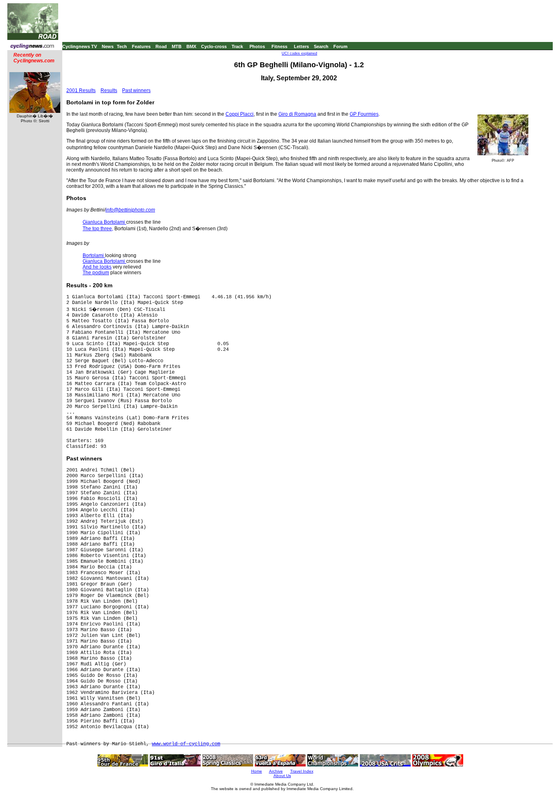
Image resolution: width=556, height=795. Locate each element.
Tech (122, 46)
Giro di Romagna (297, 114)
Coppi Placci (239, 114)
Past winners (136, 90)
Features (141, 46)
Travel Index (301, 771)
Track (237, 46)
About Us (282, 775)
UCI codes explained (299, 53)
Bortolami (94, 255)
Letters (301, 46)
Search (321, 46)
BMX (191, 46)
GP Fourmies (364, 114)
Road (161, 46)
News (108, 46)
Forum (340, 46)
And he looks (97, 267)
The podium (96, 272)
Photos (257, 46)
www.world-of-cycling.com (186, 744)
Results (109, 90)
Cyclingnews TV (79, 46)
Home (256, 771)
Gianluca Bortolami (104, 222)
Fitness (279, 46)
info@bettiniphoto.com (130, 210)
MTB (177, 46)
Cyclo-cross (214, 46)
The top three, (98, 228)
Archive (276, 771)
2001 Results (81, 90)
